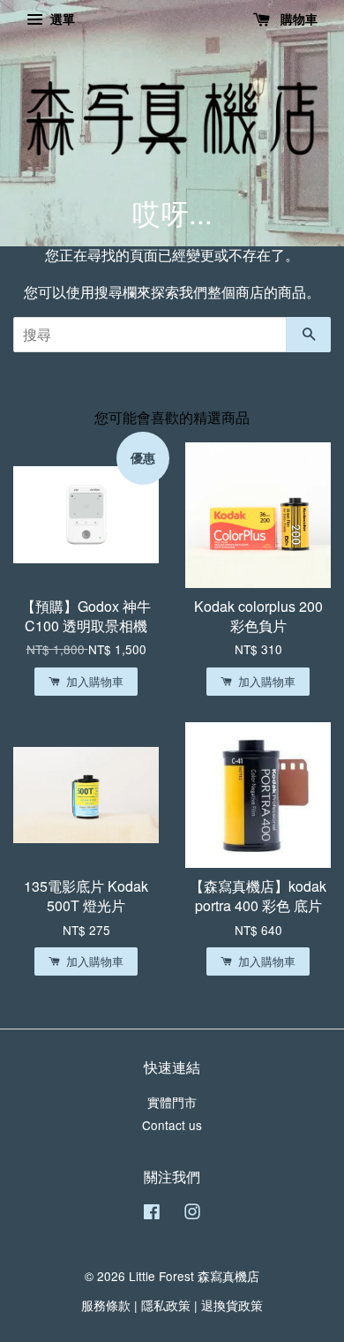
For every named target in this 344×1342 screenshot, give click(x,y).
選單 (61, 18)
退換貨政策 (232, 1305)
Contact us (172, 1125)
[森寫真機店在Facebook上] (151, 1214)
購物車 (297, 18)
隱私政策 (166, 1305)
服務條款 (106, 1305)
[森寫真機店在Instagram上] (192, 1214)
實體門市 (172, 1102)
